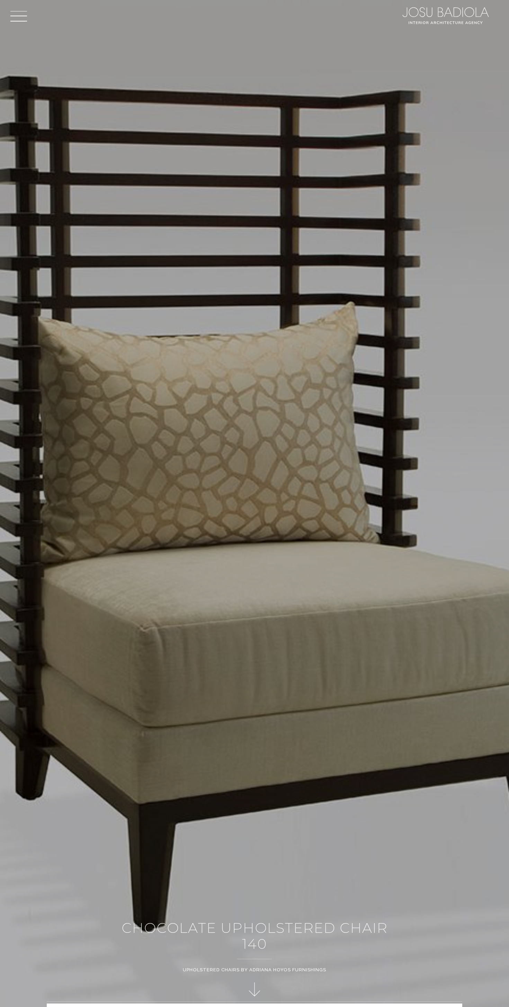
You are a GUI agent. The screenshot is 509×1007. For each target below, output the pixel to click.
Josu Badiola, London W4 (447, 15)
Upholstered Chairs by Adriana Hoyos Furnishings (254, 969)
